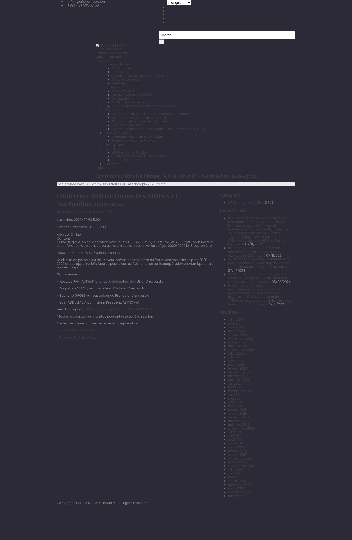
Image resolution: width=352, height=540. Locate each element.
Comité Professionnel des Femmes (139, 121)
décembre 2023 (240, 338)
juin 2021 (234, 394)
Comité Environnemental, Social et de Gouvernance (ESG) (158, 128)
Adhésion (112, 87)
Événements (115, 145)
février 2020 (237, 451)
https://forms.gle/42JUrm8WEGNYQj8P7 (119, 309)
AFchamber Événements (77, 212)
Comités (112, 110)
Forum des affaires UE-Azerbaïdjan (140, 156)
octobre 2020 (239, 424)
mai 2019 (234, 477)
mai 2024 (235, 323)
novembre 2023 (240, 342)
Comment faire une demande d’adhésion (145, 106)
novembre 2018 (240, 484)
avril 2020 (235, 443)
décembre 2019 (240, 458)
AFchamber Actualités (130, 152)
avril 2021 (235, 402)
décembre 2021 (240, 391)
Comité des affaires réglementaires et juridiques (150, 114)
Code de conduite (126, 79)
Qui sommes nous (126, 68)
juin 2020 (235, 435)
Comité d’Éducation (127, 125)
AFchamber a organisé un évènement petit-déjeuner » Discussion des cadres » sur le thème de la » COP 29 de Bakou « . (261, 263)
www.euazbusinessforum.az (79, 330)
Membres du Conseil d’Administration (142, 75)
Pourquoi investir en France (133, 140)
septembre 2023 (241, 349)
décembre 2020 (241, 417)
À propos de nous (118, 64)
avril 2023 (235, 361)
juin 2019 (234, 473)
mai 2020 (235, 439)
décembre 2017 (240, 492)
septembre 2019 (241, 466)
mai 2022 (235, 387)
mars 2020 (236, 447)
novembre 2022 (240, 376)
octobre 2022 (239, 379)
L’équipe (118, 83)
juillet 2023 (236, 353)
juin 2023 (234, 357)
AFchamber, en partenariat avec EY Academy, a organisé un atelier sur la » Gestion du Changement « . (259, 278)
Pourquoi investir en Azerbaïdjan (137, 136)
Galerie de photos (126, 159)
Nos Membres (123, 91)
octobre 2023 (239, 346)
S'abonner (104, 167)
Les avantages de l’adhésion (134, 94)
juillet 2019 (236, 469)
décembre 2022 (240, 372)
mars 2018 (236, 488)
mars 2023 (236, 364)
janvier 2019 (237, 480)
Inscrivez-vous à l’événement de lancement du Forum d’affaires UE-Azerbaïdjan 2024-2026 (256, 252)
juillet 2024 (236, 319)
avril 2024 (235, 327)
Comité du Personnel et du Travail (139, 117)
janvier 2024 (237, 334)
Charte (117, 72)
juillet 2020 (236, 432)
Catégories (121, 98)
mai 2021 (234, 398)
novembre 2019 (240, 462)
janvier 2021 (237, 413)
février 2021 (237, 409)
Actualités (113, 149)
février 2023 (237, 368)
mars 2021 (236, 406)
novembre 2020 (240, 421)
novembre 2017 (240, 496)
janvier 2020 (237, 454)
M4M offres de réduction (131, 102)
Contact (112, 164)
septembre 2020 (241, 428)
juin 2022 (234, 383)
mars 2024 (236, 331)
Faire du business (118, 133)
